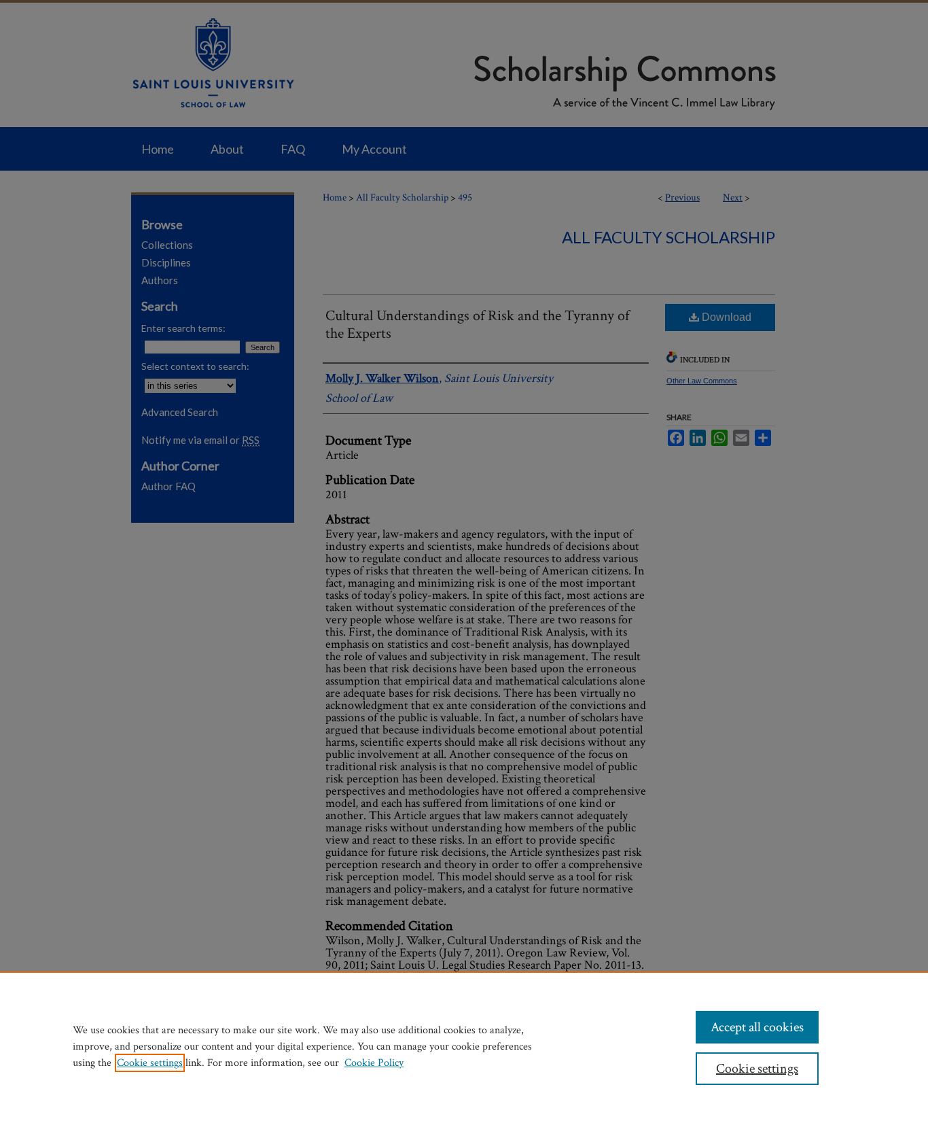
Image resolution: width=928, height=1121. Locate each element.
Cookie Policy (374, 1063)
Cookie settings (150, 1063)
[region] (464, 1046)
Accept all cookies (757, 1027)
